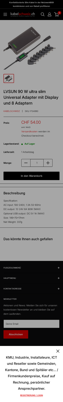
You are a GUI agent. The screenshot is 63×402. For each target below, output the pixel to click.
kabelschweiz (12, 111)
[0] (56, 14)
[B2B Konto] (49, 14)
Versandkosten (29, 131)
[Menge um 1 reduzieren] (26, 163)
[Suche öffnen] (43, 14)
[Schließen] (57, 351)
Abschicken (16, 334)
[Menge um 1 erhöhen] (48, 163)
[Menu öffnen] (5, 14)
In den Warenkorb (31, 175)
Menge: (8, 162)
